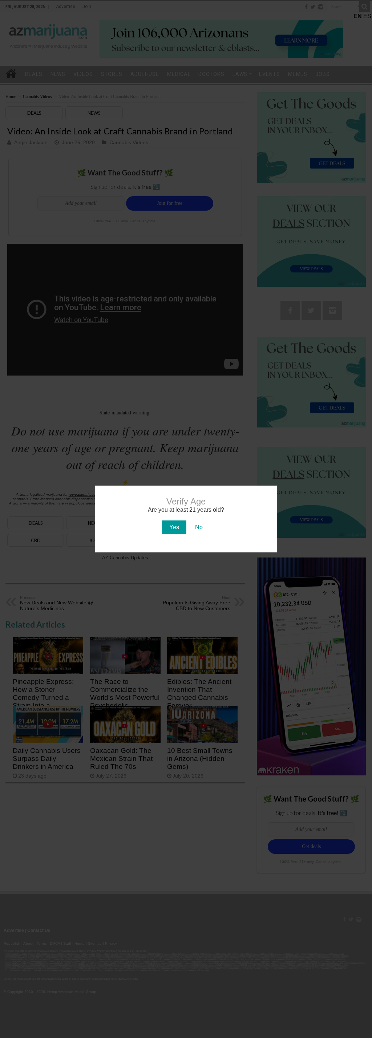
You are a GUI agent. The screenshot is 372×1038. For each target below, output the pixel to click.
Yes (174, 527)
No (199, 527)
